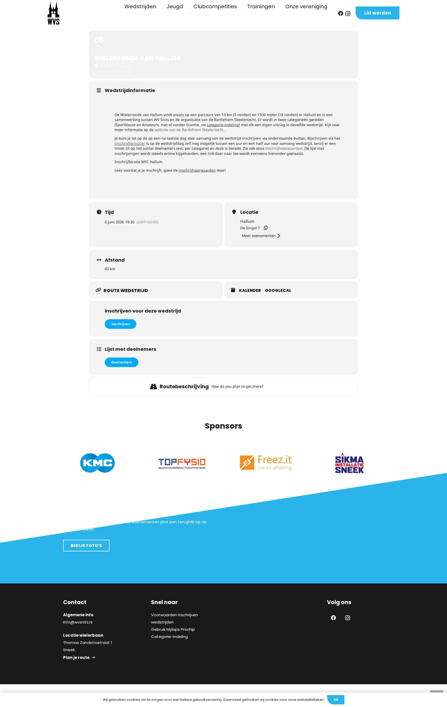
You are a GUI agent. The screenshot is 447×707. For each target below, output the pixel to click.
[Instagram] (347, 14)
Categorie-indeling (169, 636)
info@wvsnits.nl (77, 622)
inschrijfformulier (130, 143)
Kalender (250, 290)
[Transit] (281, 386)
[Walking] (287, 386)
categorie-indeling (223, 124)
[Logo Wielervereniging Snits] (53, 13)
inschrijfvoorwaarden (283, 148)
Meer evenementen (259, 235)
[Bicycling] (294, 386)
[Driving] (275, 386)
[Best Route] (268, 386)
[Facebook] (340, 13)
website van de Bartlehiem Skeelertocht (189, 129)
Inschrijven (120, 324)
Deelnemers (121, 362)
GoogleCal (278, 290)
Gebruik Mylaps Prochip (173, 629)
